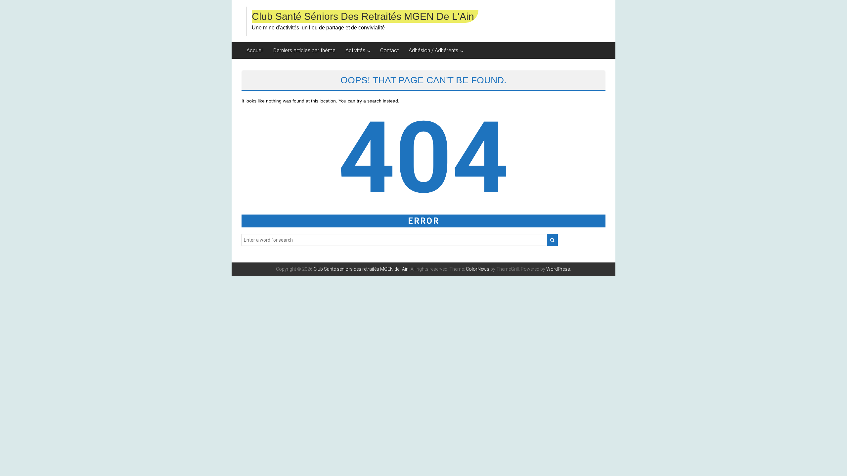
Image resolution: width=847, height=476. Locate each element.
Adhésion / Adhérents (433, 50)
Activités (355, 50)
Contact (389, 50)
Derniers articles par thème (304, 50)
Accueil (254, 50)
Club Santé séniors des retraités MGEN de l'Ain (363, 16)
